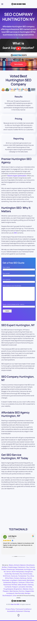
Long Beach (14, 580)
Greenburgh (11, 569)
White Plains (9, 578)
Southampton (7, 595)
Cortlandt (8, 587)
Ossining (30, 585)
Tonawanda (22, 576)
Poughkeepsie (8, 589)
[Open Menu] (2, 4)
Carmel (29, 578)
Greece (3, 569)
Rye (21, 574)
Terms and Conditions (23, 609)
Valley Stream (22, 585)
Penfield (14, 585)
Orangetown (28, 572)
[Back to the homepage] (18, 4)
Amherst (17, 565)
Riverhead (5, 580)
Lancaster (21, 587)
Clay (27, 567)
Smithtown (7, 576)
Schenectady (27, 574)
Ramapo (27, 593)
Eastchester (22, 580)
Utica (32, 576)
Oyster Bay (8, 574)
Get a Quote (18, 64)
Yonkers (16, 578)
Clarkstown (21, 567)
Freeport (15, 587)
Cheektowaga (12, 567)
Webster (25, 589)
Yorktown (21, 582)
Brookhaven (30, 565)
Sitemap (27, 611)
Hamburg (23, 578)
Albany (11, 565)
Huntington (28, 569)
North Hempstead (18, 572)
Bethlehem (30, 580)
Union (15, 595)
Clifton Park (29, 582)
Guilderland (7, 582)
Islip (34, 569)
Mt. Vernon (7, 572)
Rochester (15, 574)
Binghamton (18, 589)
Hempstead (19, 569)
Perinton (22, 591)
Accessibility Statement (15, 611)
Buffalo (4, 567)
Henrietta (29, 587)
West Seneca (13, 591)
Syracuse (14, 576)
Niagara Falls (29, 591)
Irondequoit (10, 593)
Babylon (23, 565)
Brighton (15, 582)
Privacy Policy (10, 609)
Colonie (32, 567)
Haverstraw (7, 585)
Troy (28, 576)
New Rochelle (19, 593)
